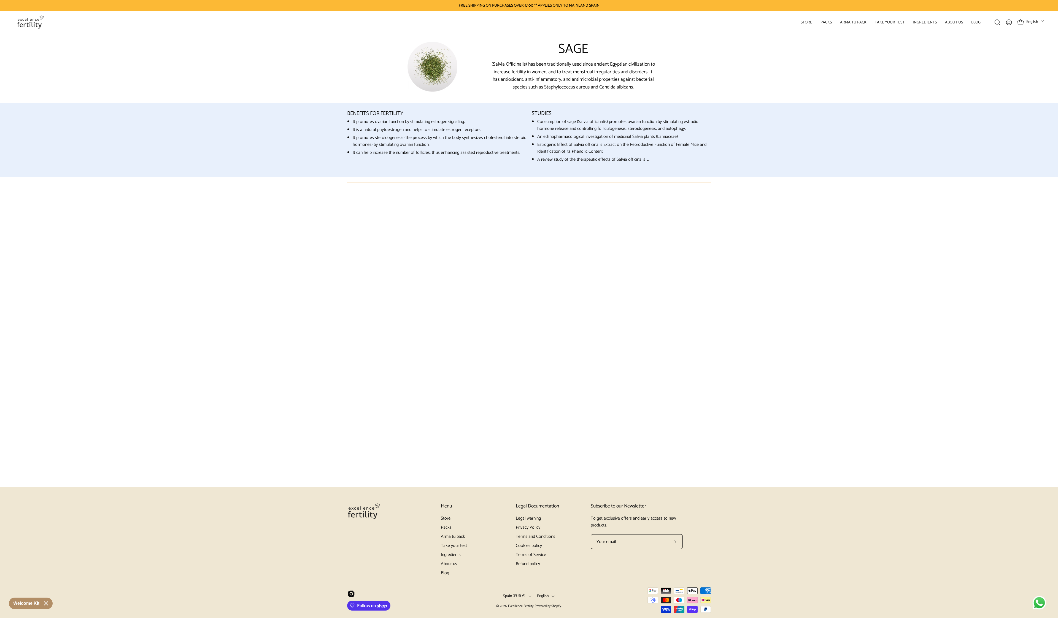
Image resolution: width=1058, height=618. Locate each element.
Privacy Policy (528, 527)
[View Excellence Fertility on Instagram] (351, 594)
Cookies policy (529, 545)
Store (445, 518)
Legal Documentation (537, 506)
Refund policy (528, 564)
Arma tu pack (453, 536)
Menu (446, 506)
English (1032, 22)
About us (449, 564)
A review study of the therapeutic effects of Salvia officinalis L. (593, 159)
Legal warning (528, 518)
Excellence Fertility (520, 606)
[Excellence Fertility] (30, 22)
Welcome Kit (26, 603)
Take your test (454, 545)
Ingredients (451, 554)
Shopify (556, 606)
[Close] (46, 603)
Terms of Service (531, 554)
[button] (806, 22)
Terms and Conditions (535, 536)
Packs (446, 527)
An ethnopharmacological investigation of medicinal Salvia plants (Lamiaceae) (607, 136)
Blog (445, 573)
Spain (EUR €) (514, 596)
